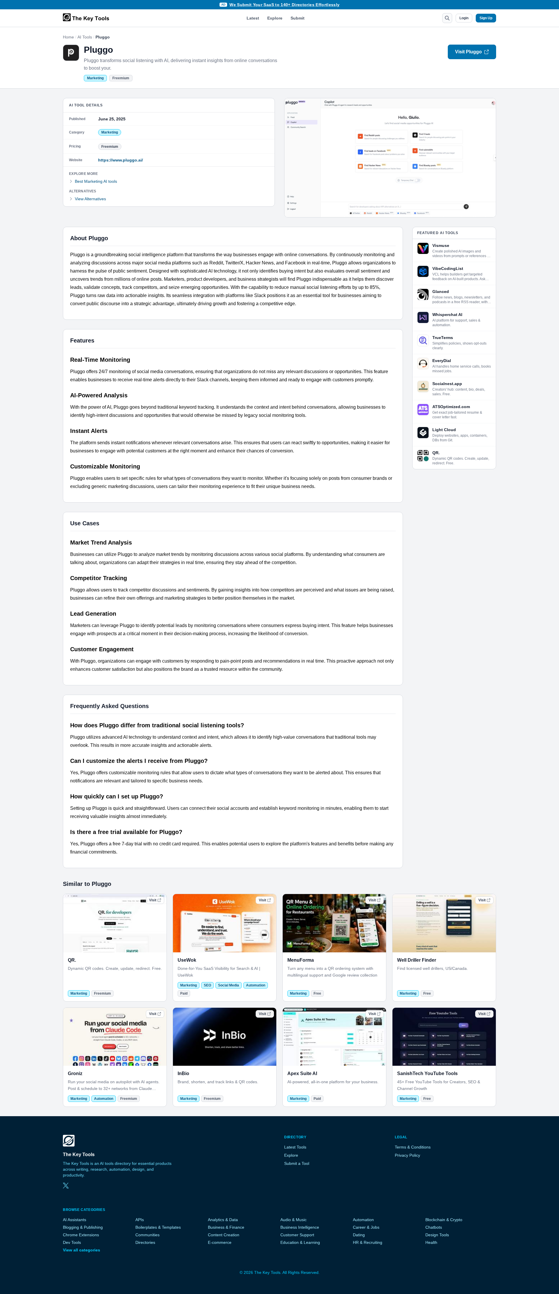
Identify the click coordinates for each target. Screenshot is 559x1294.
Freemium (120, 78)
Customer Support (297, 1234)
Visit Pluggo (468, 51)
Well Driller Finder (416, 960)
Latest (253, 18)
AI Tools (84, 37)
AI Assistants (74, 1219)
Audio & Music (293, 1219)
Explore (274, 18)
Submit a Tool (296, 1163)
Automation (255, 985)
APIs (139, 1219)
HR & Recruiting (367, 1242)
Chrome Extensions (81, 1234)
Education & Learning (300, 1242)
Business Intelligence (299, 1227)
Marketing (95, 78)
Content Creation (223, 1234)
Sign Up (486, 18)
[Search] (447, 18)
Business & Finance (226, 1227)
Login (463, 18)
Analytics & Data (223, 1219)
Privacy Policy (407, 1155)
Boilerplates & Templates (158, 1227)
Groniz (75, 1073)
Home (68, 37)
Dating (359, 1234)
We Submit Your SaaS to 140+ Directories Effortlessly (284, 4)
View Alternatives (90, 198)
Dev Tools (72, 1242)
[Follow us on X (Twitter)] (66, 1185)
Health (431, 1242)
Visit (152, 900)
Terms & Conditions (413, 1147)
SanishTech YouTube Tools (427, 1073)
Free (317, 993)
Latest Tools (295, 1147)
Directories (145, 1242)
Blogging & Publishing (83, 1227)
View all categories (81, 1250)
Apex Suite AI (302, 1073)
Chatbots (433, 1227)
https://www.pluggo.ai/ (120, 160)
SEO (207, 985)
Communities (147, 1234)
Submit (298, 18)
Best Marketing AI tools (96, 181)
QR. (72, 960)
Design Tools (437, 1234)
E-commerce (219, 1242)
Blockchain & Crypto (443, 1219)
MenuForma (300, 960)
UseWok (187, 960)
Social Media (228, 985)
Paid (183, 993)
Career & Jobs (366, 1227)
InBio (183, 1073)
